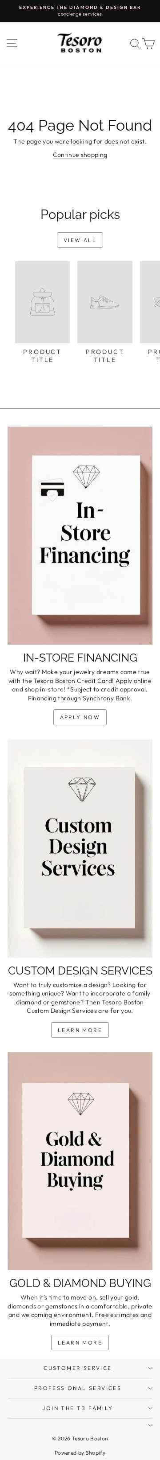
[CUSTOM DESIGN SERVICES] (80, 849)
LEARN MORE (80, 1030)
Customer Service (78, 1368)
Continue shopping (80, 155)
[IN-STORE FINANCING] (80, 536)
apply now (80, 717)
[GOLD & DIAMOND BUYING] (80, 1161)
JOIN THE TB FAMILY (77, 1408)
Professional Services (77, 1388)
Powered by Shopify (80, 1452)
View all (80, 240)
